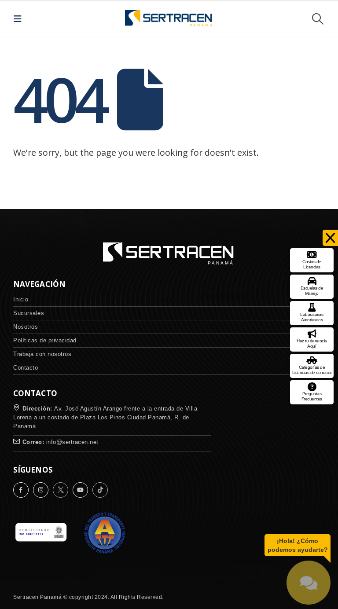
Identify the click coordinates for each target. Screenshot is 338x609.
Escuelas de (312, 291)
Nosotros (25, 326)
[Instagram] (43, 490)
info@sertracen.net (72, 442)
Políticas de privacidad (45, 340)
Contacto (25, 367)
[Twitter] (63, 490)
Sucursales (28, 313)
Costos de (311, 264)
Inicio (20, 299)
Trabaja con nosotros (42, 354)
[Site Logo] (169, 19)
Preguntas (311, 396)
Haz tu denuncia (312, 343)
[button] (20, 18)
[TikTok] (102, 490)
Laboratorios (311, 317)
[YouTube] (82, 490)
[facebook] (23, 490)
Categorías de (312, 370)
